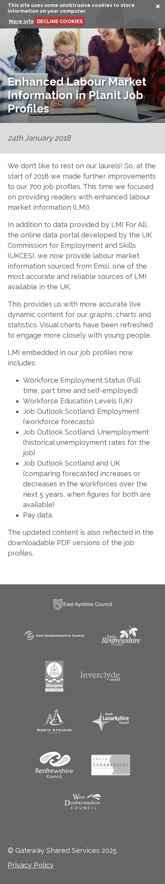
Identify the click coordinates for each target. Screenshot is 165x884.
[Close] (154, 8)
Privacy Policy (31, 865)
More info (21, 21)
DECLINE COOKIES (59, 21)
